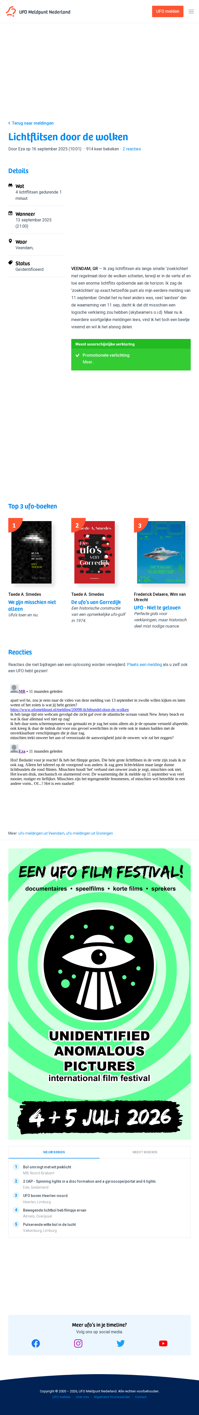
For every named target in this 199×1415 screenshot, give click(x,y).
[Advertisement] (99, 76)
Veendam (24, 247)
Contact (141, 1397)
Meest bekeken (145, 1152)
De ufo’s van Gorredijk (96, 602)
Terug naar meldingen (33, 123)
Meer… (89, 362)
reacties (132, 148)
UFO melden (61, 1397)
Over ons (82, 1397)
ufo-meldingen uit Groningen (89, 833)
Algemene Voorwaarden (112, 1397)
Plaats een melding (144, 664)
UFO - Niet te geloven (157, 607)
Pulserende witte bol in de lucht (49, 1224)
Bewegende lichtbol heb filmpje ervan (54, 1210)
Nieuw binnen (54, 1152)
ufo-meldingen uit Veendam (41, 833)
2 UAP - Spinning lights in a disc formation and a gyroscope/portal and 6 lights (89, 1182)
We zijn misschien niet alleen (32, 605)
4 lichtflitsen (27, 192)
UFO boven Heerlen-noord (45, 1196)
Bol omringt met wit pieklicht (47, 1167)
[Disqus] (99, 747)
